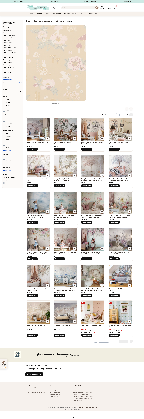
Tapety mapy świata (9, 65)
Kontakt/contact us (31, 390)
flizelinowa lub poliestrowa (12, 163)
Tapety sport (6, 70)
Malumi (7, 108)
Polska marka (19, 1)
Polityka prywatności (55, 390)
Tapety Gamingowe (8, 67)
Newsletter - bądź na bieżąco (80, 394)
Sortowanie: (104, 112)
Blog (74, 387)
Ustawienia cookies (55, 394)
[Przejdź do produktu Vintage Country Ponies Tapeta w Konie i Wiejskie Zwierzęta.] (65, 166)
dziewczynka (9, 123)
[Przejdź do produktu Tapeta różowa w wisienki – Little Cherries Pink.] (92, 312)
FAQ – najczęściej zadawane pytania (36, 392)
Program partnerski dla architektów (82, 390)
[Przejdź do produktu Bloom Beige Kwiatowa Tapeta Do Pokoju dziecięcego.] (38, 276)
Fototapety (6, 77)
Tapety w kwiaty (7, 38)
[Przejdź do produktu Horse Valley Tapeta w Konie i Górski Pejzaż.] (38, 129)
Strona (122, 114)
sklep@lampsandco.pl (91, 407)
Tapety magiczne (8, 60)
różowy (7, 144)
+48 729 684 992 (79, 407)
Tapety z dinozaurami (9, 52)
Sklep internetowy (71, 417)
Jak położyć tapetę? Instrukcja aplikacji (83, 396)
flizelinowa (8, 160)
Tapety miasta (7, 72)
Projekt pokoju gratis (34, 374)
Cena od (5, 89)
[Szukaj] (96, 7)
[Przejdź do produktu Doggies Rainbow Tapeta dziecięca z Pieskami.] (92, 129)
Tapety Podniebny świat (10, 50)
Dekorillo (8, 99)
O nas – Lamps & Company (33, 387)
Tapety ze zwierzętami (9, 35)
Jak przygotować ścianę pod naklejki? (82, 392)
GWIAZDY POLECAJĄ (78, 400)
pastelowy (8, 136)
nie (6, 183)
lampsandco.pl (4, 17)
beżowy (8, 147)
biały (7, 133)
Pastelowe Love (10, 110)
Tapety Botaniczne (8, 40)
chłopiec (8, 126)
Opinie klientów (126, 1)
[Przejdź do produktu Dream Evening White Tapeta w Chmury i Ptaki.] (65, 312)
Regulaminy (53, 387)
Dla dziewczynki (7, 30)
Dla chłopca (6, 33)
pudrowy (8, 139)
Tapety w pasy (7, 42)
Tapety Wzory (7, 45)
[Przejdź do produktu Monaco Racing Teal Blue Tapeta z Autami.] (120, 276)
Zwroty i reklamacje (90, 1)
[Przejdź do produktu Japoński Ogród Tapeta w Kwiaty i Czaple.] (38, 166)
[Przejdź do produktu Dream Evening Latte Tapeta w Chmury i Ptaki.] (38, 312)
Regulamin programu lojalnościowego (82, 398)
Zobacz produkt (32, 149)
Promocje (55, 1)
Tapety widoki (7, 75)
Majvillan (8, 105)
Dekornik (8, 102)
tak (6, 180)
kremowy (8, 142)
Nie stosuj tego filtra (10, 177)
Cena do (16, 89)
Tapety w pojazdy (8, 57)
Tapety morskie (7, 62)
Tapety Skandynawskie (9, 47)
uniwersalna (9, 120)
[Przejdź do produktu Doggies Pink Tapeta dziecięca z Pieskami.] (65, 129)
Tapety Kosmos (7, 55)
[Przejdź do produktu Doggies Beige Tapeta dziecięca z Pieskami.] (120, 129)
